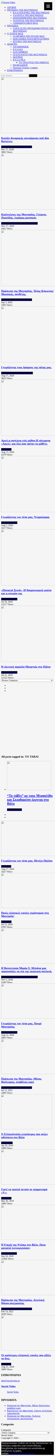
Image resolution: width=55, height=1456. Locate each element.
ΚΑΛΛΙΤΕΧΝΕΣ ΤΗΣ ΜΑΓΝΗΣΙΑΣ (31, 12)
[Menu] (48, 6)
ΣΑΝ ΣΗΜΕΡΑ (20, 52)
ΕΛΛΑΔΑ (18, 49)
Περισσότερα (27, 1453)
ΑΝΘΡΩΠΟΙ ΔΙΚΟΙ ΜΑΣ (25, 23)
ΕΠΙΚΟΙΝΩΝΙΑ (15, 70)
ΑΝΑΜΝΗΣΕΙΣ (21, 46)
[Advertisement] (27, 725)
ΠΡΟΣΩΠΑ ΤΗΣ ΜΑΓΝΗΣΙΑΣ (22, 10)
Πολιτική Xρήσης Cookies (25, 67)
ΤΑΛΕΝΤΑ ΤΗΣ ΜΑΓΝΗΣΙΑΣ (28, 15)
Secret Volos (8, 1386)
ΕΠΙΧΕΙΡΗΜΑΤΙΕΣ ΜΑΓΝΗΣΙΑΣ (30, 18)
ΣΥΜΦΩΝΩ (15, 1453)
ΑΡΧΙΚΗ (11, 7)
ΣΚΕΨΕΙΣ (18, 57)
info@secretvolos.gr (10, 1380)
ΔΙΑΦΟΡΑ (12, 44)
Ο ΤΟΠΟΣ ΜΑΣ (15, 33)
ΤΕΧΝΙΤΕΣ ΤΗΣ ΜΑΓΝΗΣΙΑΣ (28, 20)
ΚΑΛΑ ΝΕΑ (19, 60)
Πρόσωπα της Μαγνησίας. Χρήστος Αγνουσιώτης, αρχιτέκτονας (23, 1417)
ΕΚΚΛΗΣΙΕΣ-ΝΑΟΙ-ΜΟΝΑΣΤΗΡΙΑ (31, 39)
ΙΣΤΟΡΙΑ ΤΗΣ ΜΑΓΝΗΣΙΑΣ (27, 41)
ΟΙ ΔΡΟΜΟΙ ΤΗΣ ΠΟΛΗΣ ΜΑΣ (29, 36)
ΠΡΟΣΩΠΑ (12, 25)
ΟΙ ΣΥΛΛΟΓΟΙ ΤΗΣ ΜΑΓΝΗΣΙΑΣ (30, 54)
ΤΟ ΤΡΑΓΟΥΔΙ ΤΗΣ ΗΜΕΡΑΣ (34, 62)
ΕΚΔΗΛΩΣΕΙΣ (20, 65)
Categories (6, 1430)
